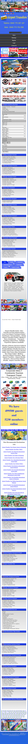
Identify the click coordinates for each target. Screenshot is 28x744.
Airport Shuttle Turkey (8, 221)
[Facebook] (3, 567)
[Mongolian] (4, 715)
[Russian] (24, 715)
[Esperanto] (18, 711)
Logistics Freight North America (9, 252)
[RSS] (18, 569)
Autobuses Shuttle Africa (8, 159)
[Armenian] (11, 710)
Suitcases (4, 127)
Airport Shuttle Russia (8, 170)
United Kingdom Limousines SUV (10, 558)
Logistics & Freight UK (8, 561)
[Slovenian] (13, 716)
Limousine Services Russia (9, 172)
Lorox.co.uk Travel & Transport (10, 621)
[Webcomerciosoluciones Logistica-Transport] (14, 92)
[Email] (15, 569)
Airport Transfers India (8, 690)
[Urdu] (12, 718)
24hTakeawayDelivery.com (9, 626)
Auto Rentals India (7, 695)
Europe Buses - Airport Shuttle (9, 180)
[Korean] (10, 714)
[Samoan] (2, 716)
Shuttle (11, 262)
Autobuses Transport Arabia (9, 209)
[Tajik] (2, 718)
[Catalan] (22, 710)
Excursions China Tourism (8, 671)
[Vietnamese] (16, 718)
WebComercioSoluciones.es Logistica (11, 623)
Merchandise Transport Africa (9, 158)
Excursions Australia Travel (9, 242)
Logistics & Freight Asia (8, 191)
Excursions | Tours (8, 264)
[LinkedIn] (23, 567)
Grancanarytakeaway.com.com (14, 735)
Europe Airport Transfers (8, 178)
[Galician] (2, 713)
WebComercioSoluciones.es (6, 733)
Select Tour (4, 123)
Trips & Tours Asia (7, 193)
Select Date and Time (7, 137)
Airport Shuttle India (7, 692)
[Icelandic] (24, 713)
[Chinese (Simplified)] (3, 711)
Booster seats (5, 129)
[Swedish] (24, 716)
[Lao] (15, 714)
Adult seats (4, 124)
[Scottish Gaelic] (5, 716)
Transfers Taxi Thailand (8, 679)
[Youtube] (12, 567)
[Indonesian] (26, 713)
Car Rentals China (7, 674)
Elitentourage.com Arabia (8, 622)
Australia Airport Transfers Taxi (9, 239)
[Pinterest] (20, 567)
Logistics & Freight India (8, 691)
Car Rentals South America (9, 232)
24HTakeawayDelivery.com (13, 734)
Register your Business (8, 618)
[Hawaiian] (15, 713)
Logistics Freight (15, 267)
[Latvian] (17, 714)
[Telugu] (4, 718)
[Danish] (14, 711)
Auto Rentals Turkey (7, 224)
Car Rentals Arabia (7, 212)
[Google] (9, 567)
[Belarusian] (17, 710)
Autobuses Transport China (9, 670)
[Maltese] (23, 714)
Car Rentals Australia (7, 243)
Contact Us (14, 45)
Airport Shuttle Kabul (7, 202)
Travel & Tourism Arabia (8, 210)
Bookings (14, 37)
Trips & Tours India (7, 696)
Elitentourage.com (23, 733)
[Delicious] (3, 569)
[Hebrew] (18, 713)
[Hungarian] (22, 713)
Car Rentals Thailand (7, 684)
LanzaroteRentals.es (7, 625)
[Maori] (25, 714)
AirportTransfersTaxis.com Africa (10, 620)
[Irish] (2, 714)
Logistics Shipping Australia (9, 245)
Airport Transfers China (8, 668)
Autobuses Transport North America (10, 253)
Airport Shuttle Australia (8, 241)
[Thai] (6, 718)
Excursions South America (9, 231)
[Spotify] (20, 569)
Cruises (5, 267)
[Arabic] (9, 710)
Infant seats (4, 132)
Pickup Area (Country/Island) (8, 111)
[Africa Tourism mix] (14, 369)
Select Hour (4, 114)
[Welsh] (18, 718)
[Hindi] (20, 713)
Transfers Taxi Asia (7, 189)
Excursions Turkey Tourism (9, 220)
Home (14, 35)
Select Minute (5, 117)
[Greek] (8, 713)
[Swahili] (22, 716)
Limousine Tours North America (9, 255)
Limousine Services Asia (8, 194)
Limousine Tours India (8, 693)
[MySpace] (3, 572)
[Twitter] (6, 567)
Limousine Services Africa (8, 161)
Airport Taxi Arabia (7, 206)
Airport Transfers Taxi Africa (9, 156)
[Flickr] (23, 569)
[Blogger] (6, 569)
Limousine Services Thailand (9, 682)
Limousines (20, 262)
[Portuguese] (18, 715)
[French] (26, 711)
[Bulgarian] (20, 710)
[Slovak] (11, 716)
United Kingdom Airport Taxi (9, 555)
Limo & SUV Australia (7, 244)
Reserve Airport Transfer (8, 614)
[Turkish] (8, 718)
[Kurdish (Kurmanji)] (12, 714)
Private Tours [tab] (6, 110)
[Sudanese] (20, 716)
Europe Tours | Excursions (8, 181)
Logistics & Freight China (8, 669)
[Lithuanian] (18, 714)
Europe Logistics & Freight (9, 184)
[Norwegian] (9, 715)
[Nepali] (7, 715)
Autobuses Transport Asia (8, 192)
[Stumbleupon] (12, 569)
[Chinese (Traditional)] (7, 711)
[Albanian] (6, 710)
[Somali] (15, 716)
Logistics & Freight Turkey (8, 219)
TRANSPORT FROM (6, 119)
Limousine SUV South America (9, 233)
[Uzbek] (14, 718)
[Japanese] (6, 714)
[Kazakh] (8, 714)
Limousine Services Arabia (9, 211)
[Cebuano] (24, 710)
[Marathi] (2, 715)
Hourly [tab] (4, 107)
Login (14, 43)
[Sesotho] (9, 716)
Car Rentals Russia (7, 173)
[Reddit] (9, 569)
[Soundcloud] (15, 567)
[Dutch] (16, 711)
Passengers (4, 145)
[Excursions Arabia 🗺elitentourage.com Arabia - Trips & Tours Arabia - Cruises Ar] (14, 506)
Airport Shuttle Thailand (8, 681)
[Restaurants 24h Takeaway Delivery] (14, 84)
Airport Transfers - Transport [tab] (9, 106)
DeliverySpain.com (22, 734)
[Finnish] (24, 711)
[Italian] (4, 714)
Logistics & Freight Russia (8, 169)
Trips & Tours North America (8, 254)
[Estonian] (21, 711)
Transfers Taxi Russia (8, 167)
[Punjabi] (20, 715)
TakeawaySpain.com (7, 627)
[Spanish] (17, 716)
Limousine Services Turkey (9, 222)
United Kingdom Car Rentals (9, 559)
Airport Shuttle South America (9, 228)
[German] (6, 713)
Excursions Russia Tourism (9, 171)
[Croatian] (10, 711)
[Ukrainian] (10, 718)
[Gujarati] (10, 713)
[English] (2, 710)
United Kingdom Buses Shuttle (9, 556)
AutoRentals (19, 264)
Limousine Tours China (8, 673)
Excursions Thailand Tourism (9, 685)
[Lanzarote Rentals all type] (14, 101)
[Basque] (15, 710)
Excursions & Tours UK (8, 557)
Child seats (4, 134)
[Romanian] (22, 715)
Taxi (5, 262)
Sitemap (5, 617)
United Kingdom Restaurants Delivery (11, 628)
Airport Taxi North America (8, 250)
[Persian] (14, 715)
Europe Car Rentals (7, 183)
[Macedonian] (20, 714)
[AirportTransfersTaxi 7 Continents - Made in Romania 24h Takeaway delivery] (14, 396)
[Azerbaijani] (13, 710)
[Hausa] (13, 713)
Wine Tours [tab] (5, 109)
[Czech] (12, 711)
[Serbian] (7, 716)
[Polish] (16, 715)
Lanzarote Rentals (5, 734)
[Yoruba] (21, 718)
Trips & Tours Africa (7, 160)
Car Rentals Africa (7, 162)
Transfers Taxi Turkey (8, 217)
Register (14, 40)
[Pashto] (11, 715)
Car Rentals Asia (6, 195)
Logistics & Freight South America (10, 234)
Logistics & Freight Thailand (9, 680)
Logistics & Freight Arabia (8, 208)
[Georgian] (4, 713)
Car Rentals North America (8, 256)
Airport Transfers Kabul (8, 200)
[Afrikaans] (4, 710)
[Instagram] (18, 567)
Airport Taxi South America (9, 230)
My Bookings (6, 615)
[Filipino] (22, 711)
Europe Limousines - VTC (8, 182)
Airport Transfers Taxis (15, 733)
